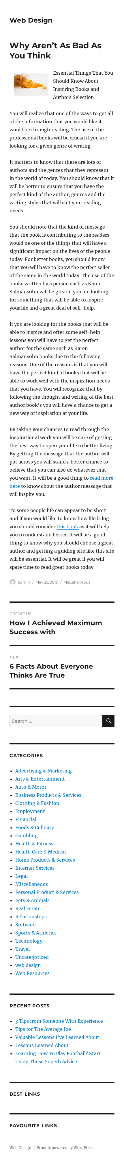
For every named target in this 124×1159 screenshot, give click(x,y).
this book (68, 526)
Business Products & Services (48, 795)
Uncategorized (32, 957)
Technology (28, 941)
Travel (22, 949)
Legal (21, 876)
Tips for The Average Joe (43, 1029)
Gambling (26, 835)
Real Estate (28, 908)
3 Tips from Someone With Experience (59, 1021)
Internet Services (35, 868)
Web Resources (32, 973)
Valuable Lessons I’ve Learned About (57, 1037)
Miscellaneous (76, 582)
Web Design (31, 20)
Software (25, 925)
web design (28, 965)
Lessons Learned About (42, 1045)
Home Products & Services (45, 860)
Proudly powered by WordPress (65, 1147)
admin (24, 582)
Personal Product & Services (47, 892)
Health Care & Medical (40, 852)
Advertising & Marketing (43, 771)
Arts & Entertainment (40, 779)
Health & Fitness (34, 844)
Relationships (31, 916)
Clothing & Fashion (37, 803)
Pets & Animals (32, 900)
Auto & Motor (30, 787)
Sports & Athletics (36, 933)
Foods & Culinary (34, 827)
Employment (30, 811)
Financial (25, 819)
